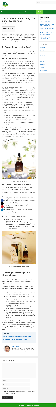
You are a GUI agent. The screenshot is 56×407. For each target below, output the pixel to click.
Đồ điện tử (42, 55)
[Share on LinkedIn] (2, 209)
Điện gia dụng (43, 53)
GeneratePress (35, 405)
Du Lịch (25, 12)
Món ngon (32, 12)
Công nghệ (18, 12)
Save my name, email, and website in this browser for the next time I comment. (19, 392)
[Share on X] (2, 203)
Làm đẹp (40, 12)
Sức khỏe (42, 67)
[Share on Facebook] (2, 200)
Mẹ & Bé (11, 12)
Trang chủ (3, 12)
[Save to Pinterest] (2, 206)
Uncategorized (43, 70)
